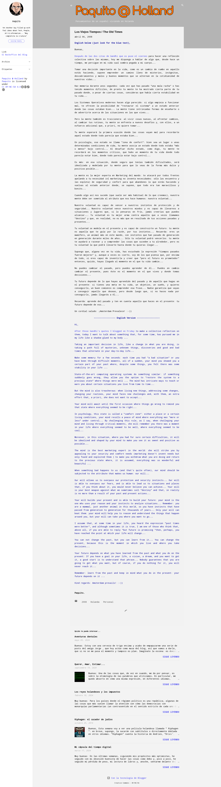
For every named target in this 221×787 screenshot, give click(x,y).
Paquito (16, 21)
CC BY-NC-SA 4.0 (11, 86)
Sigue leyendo (171, 656)
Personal (108, 601)
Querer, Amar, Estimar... (90, 664)
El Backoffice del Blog (14, 54)
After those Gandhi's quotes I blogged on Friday (105, 331)
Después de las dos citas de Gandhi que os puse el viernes (112, 56)
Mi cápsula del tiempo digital (93, 747)
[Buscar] (182, 5)
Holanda (95, 601)
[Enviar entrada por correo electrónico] (76, 601)
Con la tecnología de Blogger (128, 778)
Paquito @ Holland (12, 78)
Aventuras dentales (86, 636)
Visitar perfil (16, 41)
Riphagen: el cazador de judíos (94, 719)
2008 (84, 601)
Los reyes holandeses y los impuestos (97, 691)
